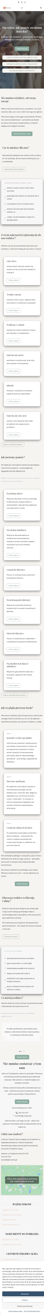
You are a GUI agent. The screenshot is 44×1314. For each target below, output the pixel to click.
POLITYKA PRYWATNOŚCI (32, 1311)
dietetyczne (20, 471)
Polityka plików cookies (15, 1311)
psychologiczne (26, 468)
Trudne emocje (14, 294)
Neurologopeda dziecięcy (19, 600)
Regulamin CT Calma (10, 1210)
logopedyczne (6, 471)
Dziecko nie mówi (15, 355)
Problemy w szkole (15, 325)
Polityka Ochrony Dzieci (12, 1215)
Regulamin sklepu (9, 1220)
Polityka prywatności (10, 1224)
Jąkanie (10, 385)
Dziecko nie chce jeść (17, 415)
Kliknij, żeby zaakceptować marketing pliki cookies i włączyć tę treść (22, 1180)
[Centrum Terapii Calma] (6, 8)
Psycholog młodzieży (16, 530)
